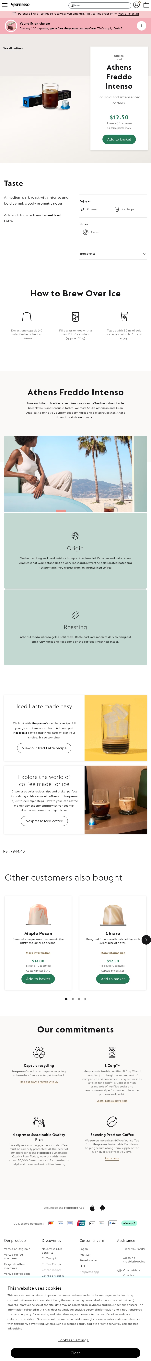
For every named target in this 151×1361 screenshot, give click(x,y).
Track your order (134, 1249)
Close (76, 1353)
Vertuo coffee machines (13, 1256)
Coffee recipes (52, 1270)
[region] (75, 1319)
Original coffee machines (14, 1266)
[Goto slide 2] (79, 999)
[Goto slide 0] (66, 999)
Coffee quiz (50, 1258)
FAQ (82, 1266)
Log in (83, 1249)
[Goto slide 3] (85, 999)
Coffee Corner (51, 1264)
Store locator (88, 1260)
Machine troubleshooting (134, 1259)
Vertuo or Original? (17, 1249)
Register (85, 1255)
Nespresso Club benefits (52, 1251)
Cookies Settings (73, 1340)
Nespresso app (89, 1272)
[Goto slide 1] (73, 999)
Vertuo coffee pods (17, 1274)
